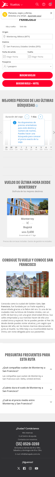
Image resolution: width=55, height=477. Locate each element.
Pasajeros (6, 62)
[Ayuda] (43, 4)
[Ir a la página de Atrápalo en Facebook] (24, 468)
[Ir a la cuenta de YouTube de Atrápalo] (36, 468)
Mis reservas (27, 433)
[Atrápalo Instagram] (30, 468)
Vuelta (30, 52)
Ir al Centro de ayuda (27, 436)
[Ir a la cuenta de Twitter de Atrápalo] (18, 468)
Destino (5, 42)
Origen (5, 32)
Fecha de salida (9, 52)
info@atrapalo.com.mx (30, 454)
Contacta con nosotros (27, 439)
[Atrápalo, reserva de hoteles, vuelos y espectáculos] (5, 4)
